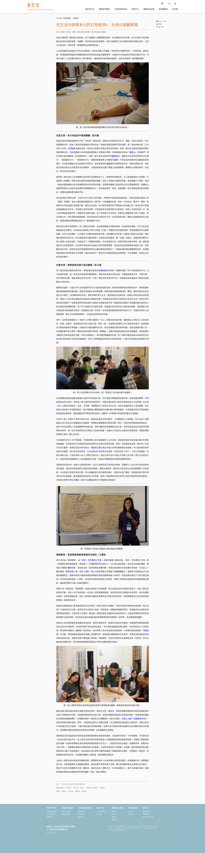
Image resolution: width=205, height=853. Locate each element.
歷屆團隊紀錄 (66, 814)
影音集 (114, 817)
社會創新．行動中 (71, 18)
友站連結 (131, 814)
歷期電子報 (146, 814)
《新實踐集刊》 (102, 811)
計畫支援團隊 (51, 814)
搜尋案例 (81, 817)
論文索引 (114, 820)
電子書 (114, 814)
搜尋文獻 (81, 814)
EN (169, 3)
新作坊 (41, 7)
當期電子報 (146, 811)
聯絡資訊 (50, 833)
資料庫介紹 (81, 811)
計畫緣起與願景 (52, 811)
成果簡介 (114, 811)
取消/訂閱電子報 (148, 817)
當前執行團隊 (66, 811)
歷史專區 (99, 814)
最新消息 (131, 811)
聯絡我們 (49, 817)
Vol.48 (58, 18)
